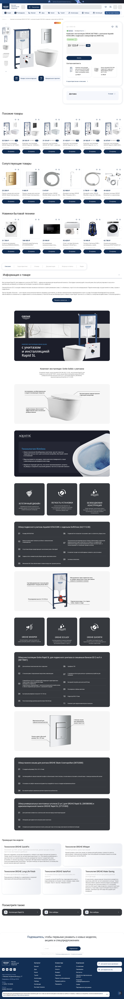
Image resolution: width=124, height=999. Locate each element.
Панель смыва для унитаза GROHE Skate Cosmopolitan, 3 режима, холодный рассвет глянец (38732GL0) (11, 194)
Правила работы (60, 981)
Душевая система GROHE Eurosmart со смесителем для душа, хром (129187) (112, 194)
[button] (34, 7)
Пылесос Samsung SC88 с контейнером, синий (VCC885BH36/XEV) (91, 244)
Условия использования (76, 954)
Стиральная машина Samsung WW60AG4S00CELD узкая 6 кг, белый (11, 244)
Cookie (78, 984)
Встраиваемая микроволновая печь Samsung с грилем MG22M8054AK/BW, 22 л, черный (50, 244)
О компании (79, 966)
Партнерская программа (83, 987)
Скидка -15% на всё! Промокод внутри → (62, 1)
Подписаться (73, 948)
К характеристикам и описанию (76, 81)
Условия (110, 94)
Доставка (58, 966)
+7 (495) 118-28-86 (7, 984)
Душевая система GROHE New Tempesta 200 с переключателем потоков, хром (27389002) (71, 194)
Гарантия (58, 975)
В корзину (11, 151)
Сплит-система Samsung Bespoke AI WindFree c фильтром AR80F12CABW (71, 244)
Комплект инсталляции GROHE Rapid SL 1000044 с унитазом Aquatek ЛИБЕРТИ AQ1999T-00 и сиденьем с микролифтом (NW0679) (31, 144)
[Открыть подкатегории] (7, 19)
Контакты (79, 972)
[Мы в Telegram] (3, 969)
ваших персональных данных (21, 995)
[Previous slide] (6, 24)
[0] (106, 7)
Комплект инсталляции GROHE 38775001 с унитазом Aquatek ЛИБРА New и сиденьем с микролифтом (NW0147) (52, 144)
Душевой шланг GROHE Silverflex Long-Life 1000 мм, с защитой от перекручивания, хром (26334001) (92, 194)
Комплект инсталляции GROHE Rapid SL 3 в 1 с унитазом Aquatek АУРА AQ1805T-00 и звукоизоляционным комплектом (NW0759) (70, 144)
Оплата (57, 969)
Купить (79, 58)
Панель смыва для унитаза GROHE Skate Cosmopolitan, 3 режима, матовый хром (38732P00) (31, 194)
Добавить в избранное (112, 27)
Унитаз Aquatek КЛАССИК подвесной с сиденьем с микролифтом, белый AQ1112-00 (108, 70)
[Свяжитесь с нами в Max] (10, 969)
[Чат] (120, 993)
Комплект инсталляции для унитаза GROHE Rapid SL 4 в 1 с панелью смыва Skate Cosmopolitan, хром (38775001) (82, 70)
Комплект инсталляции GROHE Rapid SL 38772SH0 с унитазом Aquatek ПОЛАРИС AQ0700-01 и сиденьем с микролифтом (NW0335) (11, 144)
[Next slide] (6, 72)
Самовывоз (79, 969)
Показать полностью (60, 300)
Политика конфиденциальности (63, 954)
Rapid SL (82, 30)
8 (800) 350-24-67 (7, 989)
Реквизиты (58, 984)
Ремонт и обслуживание (62, 978)
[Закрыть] (107, 994)
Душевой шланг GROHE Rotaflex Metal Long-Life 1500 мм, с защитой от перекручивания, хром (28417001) (52, 194)
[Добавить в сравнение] (117, 27)
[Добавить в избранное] (15, 119)
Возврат (57, 972)
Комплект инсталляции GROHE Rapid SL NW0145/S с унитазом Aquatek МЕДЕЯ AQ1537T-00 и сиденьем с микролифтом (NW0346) (112, 144)
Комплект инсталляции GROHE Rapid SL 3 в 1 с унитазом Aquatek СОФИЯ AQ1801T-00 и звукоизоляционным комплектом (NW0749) (91, 144)
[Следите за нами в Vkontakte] (7, 969)
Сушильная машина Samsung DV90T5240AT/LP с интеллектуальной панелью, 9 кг (112, 244)
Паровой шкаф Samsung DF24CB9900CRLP (30, 244)
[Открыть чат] (14, 969)
